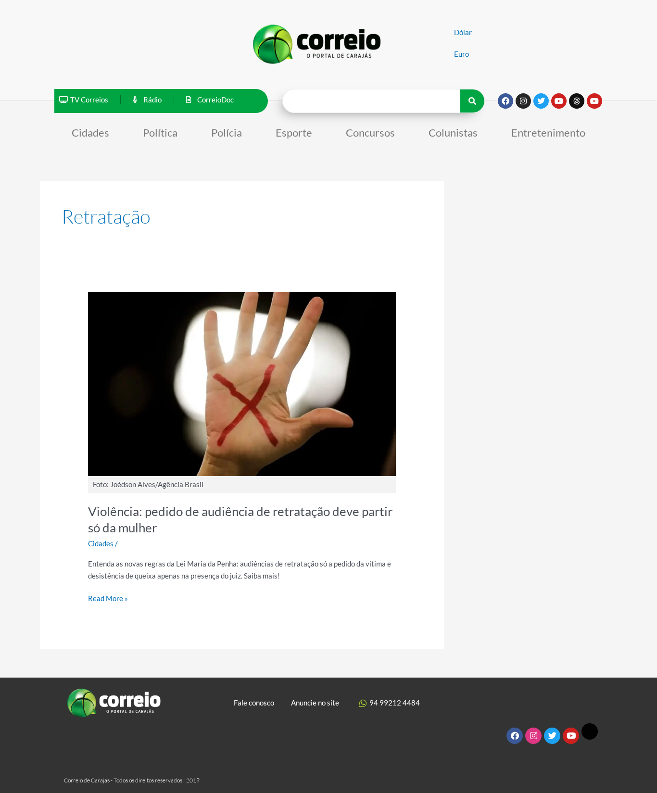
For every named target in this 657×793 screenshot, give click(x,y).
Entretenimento (548, 132)
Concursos (370, 132)
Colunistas (453, 132)
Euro (461, 54)
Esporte (294, 132)
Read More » (108, 597)
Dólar (463, 32)
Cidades (90, 132)
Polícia (226, 132)
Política (160, 132)
